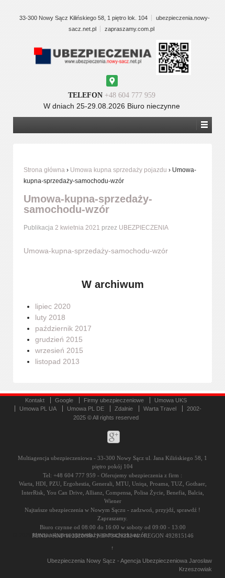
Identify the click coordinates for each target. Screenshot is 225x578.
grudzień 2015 (59, 339)
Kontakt (34, 400)
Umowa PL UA (38, 408)
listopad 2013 (57, 361)
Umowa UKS (170, 400)
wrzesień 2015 (59, 350)
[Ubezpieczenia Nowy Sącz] (32, 535)
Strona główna (44, 170)
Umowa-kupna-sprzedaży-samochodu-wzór (88, 204)
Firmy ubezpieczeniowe (114, 400)
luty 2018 (50, 317)
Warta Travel (159, 408)
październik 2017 (63, 328)
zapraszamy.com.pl (129, 29)
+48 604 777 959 (130, 95)
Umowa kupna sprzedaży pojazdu (118, 170)
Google (64, 400)
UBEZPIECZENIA (143, 227)
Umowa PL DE (85, 408)
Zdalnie (124, 408)
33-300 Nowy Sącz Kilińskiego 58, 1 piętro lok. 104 (83, 18)
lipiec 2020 (53, 306)
